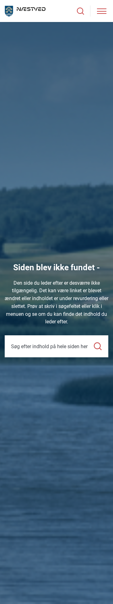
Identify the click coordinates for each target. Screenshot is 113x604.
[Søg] (98, 346)
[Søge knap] (80, 11)
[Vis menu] (101, 11)
